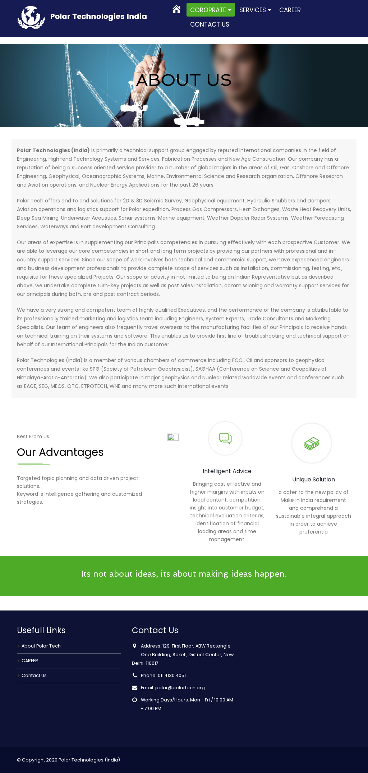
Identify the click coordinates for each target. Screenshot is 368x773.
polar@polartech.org (180, 688)
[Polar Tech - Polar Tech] (86, 15)
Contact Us (209, 24)
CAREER (290, 10)
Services (252, 10)
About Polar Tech (41, 646)
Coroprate (208, 10)
